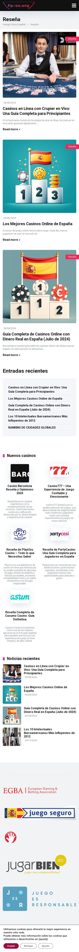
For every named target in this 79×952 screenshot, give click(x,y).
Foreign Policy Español (14, 24)
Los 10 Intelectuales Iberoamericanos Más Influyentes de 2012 (38, 418)
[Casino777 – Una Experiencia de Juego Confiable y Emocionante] (59, 476)
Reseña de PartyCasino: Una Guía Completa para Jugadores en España (59, 553)
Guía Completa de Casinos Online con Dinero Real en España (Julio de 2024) (36, 336)
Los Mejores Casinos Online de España (37, 224)
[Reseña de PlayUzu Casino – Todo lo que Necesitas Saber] (20, 539)
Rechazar (28, 945)
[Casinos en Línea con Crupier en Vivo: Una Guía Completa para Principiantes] (39, 65)
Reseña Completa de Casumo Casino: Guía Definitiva (19, 615)
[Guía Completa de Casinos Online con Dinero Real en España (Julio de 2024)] (39, 286)
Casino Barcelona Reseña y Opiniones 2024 (19, 489)
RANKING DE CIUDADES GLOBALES (32, 427)
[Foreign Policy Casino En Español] (19, 5)
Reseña (72, 39)
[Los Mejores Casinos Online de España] (39, 176)
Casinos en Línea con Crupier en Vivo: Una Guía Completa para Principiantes (36, 111)
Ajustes (45, 945)
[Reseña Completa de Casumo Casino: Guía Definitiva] (20, 602)
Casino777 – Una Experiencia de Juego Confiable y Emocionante (59, 491)
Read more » (11, 129)
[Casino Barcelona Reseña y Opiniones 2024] (20, 481)
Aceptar (11, 945)
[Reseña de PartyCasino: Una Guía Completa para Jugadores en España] (59, 539)
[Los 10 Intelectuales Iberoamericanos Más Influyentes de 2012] (12, 745)
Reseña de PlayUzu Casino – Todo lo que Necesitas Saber (19, 553)
